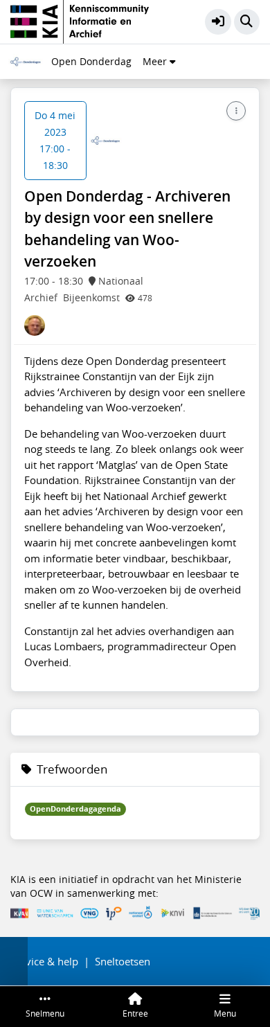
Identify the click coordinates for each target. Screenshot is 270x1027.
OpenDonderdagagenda (75, 808)
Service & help (44, 961)
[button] (218, 22)
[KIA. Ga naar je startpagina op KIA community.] (79, 20)
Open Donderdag (91, 61)
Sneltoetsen (122, 961)
